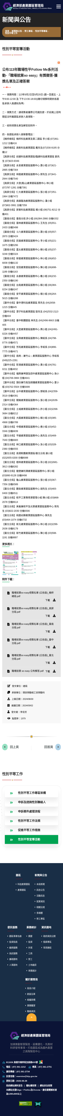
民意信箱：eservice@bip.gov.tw (21, 1076)
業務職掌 (31, 1005)
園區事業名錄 (15, 936)
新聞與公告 (17, 31)
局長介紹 (31, 988)
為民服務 (13, 953)
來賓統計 (32, 971)
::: (2, 767)
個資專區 (47, 942)
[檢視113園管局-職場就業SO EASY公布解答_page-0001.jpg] (10, 563)
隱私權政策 (31, 1085)
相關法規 (40, 907)
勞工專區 (28, 31)
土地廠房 (32, 965)
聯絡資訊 (31, 1011)
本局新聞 (40, 884)
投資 (30, 942)
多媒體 (39, 913)
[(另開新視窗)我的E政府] (38, 1104)
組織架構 (31, 1000)
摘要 (30, 936)
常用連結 (47, 948)
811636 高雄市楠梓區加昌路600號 (22, 1062)
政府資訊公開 (49, 936)
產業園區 (22, 890)
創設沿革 (31, 994)
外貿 (30, 948)
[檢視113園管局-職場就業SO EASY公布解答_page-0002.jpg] (29, 563)
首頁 (7, 31)
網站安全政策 (46, 1085)
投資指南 (13, 942)
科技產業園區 (24, 884)
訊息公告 (40, 890)
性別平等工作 (11, 33)
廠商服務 (13, 948)
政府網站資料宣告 (14, 1085)
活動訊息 (40, 896)
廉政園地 (13, 959)
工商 (30, 953)
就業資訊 (40, 901)
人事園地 (13, 965)
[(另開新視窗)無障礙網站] (25, 1103)
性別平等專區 (41, 31)
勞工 (30, 959)
